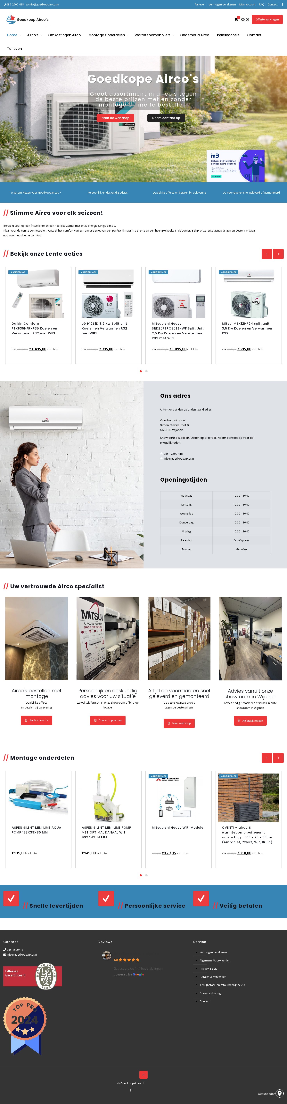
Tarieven (199, 4)
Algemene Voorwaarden (215, 960)
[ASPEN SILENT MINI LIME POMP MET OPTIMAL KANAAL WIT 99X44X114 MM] (108, 798)
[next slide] (278, 254)
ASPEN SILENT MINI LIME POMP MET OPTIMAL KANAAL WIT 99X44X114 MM (106, 832)
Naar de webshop (115, 118)
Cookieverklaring (210, 993)
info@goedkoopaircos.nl (44, 4)
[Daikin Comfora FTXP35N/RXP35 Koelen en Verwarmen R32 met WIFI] (38, 294)
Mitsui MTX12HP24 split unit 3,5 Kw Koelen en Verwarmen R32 (247, 328)
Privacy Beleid (208, 968)
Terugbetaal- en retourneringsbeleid (222, 985)
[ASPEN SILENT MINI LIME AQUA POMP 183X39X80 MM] (38, 798)
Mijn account (247, 4)
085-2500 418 (15, 4)
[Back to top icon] (143, 1075)
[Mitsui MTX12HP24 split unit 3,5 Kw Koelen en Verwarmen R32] (248, 294)
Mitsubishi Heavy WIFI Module (178, 827)
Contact (273, 4)
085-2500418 (15, 950)
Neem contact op (166, 118)
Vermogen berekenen (222, 4)
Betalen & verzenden (213, 977)
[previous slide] (267, 254)
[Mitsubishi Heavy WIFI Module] (178, 798)
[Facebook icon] (130, 1090)
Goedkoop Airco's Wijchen (136, 953)
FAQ (261, 4)
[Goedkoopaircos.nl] (30, 19)
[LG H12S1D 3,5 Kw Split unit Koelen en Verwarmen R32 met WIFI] (108, 294)
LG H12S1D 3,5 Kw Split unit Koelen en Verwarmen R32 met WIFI (104, 328)
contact (232, 438)
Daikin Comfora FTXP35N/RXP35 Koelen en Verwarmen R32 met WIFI (34, 328)
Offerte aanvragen (267, 19)
